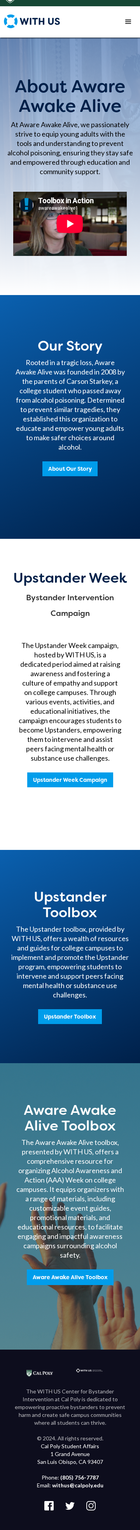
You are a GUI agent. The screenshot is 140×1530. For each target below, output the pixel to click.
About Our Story (70, 468)
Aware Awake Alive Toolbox (70, 1277)
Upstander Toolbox (70, 1016)
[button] (128, 22)
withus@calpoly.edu (77, 1485)
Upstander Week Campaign (70, 779)
